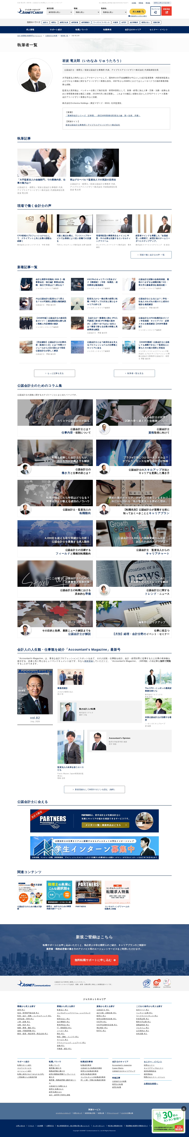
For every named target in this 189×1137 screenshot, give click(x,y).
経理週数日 (86, 22)
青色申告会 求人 (63, 1025)
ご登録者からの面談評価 (27, 1077)
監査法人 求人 (62, 1010)
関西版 (141, 3)
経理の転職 (116, 1087)
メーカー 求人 (62, 1031)
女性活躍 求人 (141, 1034)
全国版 (134, 3)
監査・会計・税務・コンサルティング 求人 (34, 1016)
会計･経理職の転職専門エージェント (29, 35)
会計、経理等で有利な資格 (59, 1095)
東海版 (148, 3)
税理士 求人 (101, 1016)
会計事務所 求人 (63, 1022)
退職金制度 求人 (142, 1025)
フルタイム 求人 (142, 1028)
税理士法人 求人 (63, 1019)
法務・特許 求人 (23, 1025)
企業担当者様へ (151, 1084)
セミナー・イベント (159, 29)
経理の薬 (101, 1113)
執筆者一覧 (64, 35)
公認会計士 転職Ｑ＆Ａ (58, 1086)
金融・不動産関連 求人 (26, 1031)
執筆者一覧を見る (135, 373)
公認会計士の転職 (51, 35)
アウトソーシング (113, 1113)
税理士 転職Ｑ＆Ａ (56, 1089)
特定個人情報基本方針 (115, 1125)
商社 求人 (61, 1034)
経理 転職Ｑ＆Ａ (55, 1092)
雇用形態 (50, 8)
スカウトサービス (24, 1068)
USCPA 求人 (102, 1022)
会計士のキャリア (133, 29)
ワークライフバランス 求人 (147, 1016)
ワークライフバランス (101, 22)
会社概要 (40, 1125)
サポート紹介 (56, 29)
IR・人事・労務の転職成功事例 (93, 1080)
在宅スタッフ (77, 1113)
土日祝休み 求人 (142, 1031)
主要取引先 (50, 1125)
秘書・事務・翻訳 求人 (26, 1028)
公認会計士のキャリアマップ (123, 1071)
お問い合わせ (20, 1125)
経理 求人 (21, 1010)
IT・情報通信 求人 (64, 1028)
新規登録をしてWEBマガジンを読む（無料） (95, 789)
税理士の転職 (117, 1084)
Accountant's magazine (122, 1065)
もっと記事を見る (55, 373)
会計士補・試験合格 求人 (107, 1013)
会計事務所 (134, 22)
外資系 (115, 22)
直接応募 (156, 22)
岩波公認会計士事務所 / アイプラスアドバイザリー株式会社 (93, 125)
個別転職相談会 (150, 1071)
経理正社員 (64, 22)
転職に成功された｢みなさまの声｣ (30, 1074)
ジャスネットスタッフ (63, 1113)
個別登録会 (148, 1074)
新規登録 (166, 9)
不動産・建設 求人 (64, 1049)
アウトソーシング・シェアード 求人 (71, 1043)
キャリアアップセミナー (153, 1068)
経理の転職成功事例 (89, 1074)
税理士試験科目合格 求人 (107, 1019)
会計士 (45, 22)
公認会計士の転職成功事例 (91, 1068)
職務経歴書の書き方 (57, 1071)
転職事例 (107, 29)
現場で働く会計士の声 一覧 (152, 255)
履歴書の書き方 (55, 1068)
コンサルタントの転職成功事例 (93, 1077)
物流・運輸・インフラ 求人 (68, 1037)
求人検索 (137, 12)
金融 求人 (61, 1046)
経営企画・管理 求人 (25, 1019)
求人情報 (30, 29)
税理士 (53, 22)
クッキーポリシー (99, 1125)
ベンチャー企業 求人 (144, 1013)
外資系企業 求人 (142, 1019)
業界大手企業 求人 (143, 1022)
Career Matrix (118, 1068)
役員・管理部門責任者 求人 (28, 1013)
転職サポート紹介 (24, 1065)
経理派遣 (74, 22)
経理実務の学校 (90, 1113)
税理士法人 (146, 22)
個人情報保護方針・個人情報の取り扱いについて (73, 1125)
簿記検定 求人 (102, 1028)
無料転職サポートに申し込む (93, 960)
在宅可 (123, 22)
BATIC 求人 (101, 1031)
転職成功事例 (86, 1065)
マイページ (155, 9)
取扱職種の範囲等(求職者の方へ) (137, 1125)
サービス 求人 (62, 1040)
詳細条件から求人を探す (138, 16)
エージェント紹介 (24, 1071)
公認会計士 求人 (103, 1010)
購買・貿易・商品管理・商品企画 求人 (32, 1034)
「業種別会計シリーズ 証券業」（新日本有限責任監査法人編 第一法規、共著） (103, 115)
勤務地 (103, 8)
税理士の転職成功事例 (89, 1071)
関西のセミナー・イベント (154, 1077)
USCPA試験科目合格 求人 (107, 1025)
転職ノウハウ (82, 29)
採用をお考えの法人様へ (162, 3)
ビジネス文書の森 (127, 1113)
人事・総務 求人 (23, 1022)
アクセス (31, 1125)
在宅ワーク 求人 (142, 1010)
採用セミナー (149, 1065)
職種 (75, 8)
